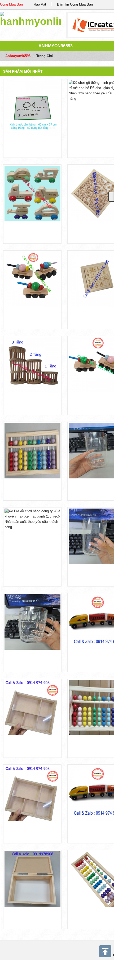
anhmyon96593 (55, 46)
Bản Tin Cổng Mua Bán (75, 4)
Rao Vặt (40, 4)
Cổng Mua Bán (11, 4)
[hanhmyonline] (30, 18)
